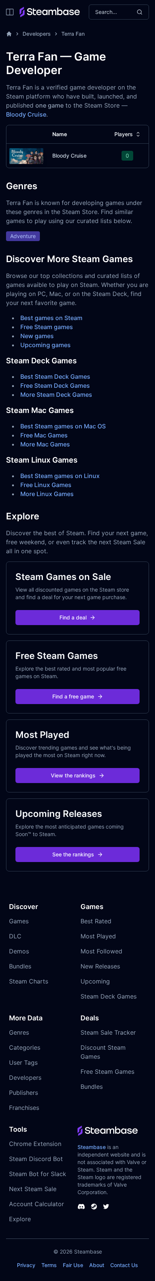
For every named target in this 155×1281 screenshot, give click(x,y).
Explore (20, 1219)
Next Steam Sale (32, 1189)
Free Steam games (46, 327)
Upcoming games (45, 345)
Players (123, 134)
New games (37, 336)
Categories (24, 1047)
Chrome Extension (35, 1143)
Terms (49, 1265)
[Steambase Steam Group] (94, 1207)
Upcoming (95, 981)
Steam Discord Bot (36, 1159)
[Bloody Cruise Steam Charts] (26, 155)
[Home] (9, 34)
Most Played (98, 936)
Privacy (26, 1265)
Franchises (24, 1107)
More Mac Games (45, 444)
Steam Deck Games (109, 996)
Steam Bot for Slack (37, 1174)
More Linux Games (47, 494)
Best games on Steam (51, 318)
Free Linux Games (45, 485)
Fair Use (73, 1265)
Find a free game (73, 696)
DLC (15, 936)
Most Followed (101, 951)
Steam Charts (28, 981)
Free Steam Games (107, 1071)
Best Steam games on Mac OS (63, 426)
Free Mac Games (44, 435)
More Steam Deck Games (56, 394)
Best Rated (96, 921)
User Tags (23, 1062)
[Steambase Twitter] (106, 1207)
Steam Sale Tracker (108, 1032)
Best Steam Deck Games (55, 376)
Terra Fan (73, 33)
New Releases (100, 966)
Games (19, 921)
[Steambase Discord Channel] (81, 1207)
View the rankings (73, 775)
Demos (19, 951)
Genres (19, 1032)
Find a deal (73, 617)
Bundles (20, 966)
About (96, 1265)
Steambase (92, 1147)
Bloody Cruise (26, 114)
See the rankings (73, 854)
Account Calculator (36, 1204)
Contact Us (124, 1265)
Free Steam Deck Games (55, 385)
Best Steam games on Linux (60, 476)
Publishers (23, 1092)
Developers (37, 33)
